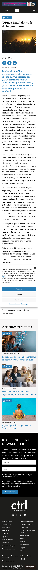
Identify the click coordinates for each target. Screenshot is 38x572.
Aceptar (19, 289)
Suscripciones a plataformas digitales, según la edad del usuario (19, 393)
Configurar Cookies (26, 556)
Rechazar (19, 294)
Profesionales (24, 545)
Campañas (5, 543)
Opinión (22, 541)
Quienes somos (7, 521)
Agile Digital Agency (14, 568)
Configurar (19, 300)
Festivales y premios (9, 549)
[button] (35, 268)
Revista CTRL (6, 527)
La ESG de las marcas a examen (27, 531)
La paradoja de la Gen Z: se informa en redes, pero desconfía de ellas (19, 358)
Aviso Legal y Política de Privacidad (10, 557)
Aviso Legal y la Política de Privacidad (17, 475)
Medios (22, 538)
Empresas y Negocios (9, 546)
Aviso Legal (24, 304)
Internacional (24, 527)
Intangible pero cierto (27, 524)
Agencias (5, 536)
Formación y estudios (27, 521)
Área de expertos (7, 540)
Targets (22, 548)
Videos (22, 551)
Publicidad (23, 559)
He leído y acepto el (17, 475)
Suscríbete (5, 530)
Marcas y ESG (24, 535)
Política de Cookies (14, 304)
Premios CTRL (6, 524)
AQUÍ (3, 277)
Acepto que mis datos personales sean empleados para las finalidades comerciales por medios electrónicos (18, 483)
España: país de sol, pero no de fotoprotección (16, 426)
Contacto (5, 533)
